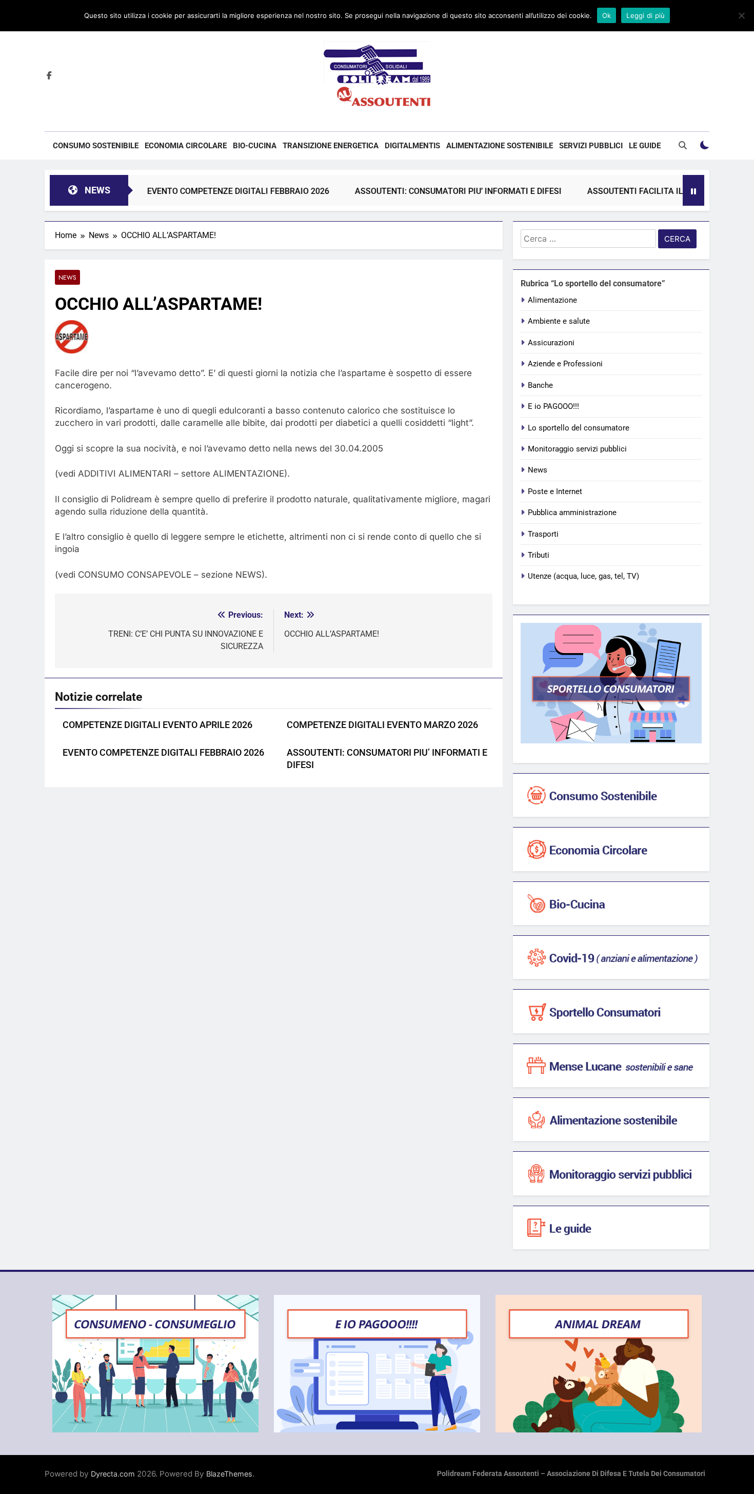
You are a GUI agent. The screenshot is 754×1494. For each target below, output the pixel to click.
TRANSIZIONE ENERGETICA (331, 145)
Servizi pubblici (591, 145)
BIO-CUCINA (254, 145)
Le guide (645, 145)
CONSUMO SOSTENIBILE (95, 145)
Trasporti (543, 534)
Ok (606, 15)
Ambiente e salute (559, 321)
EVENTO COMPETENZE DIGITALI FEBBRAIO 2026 (205, 191)
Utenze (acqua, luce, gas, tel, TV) (583, 576)
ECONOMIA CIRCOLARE (186, 145)
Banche (540, 385)
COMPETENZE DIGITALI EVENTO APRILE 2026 (157, 725)
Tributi (538, 555)
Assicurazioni (551, 342)
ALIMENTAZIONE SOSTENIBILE (499, 145)
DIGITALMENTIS (412, 145)
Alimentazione (552, 300)
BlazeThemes (229, 1473)
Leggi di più (645, 15)
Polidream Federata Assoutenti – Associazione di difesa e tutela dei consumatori (571, 1473)
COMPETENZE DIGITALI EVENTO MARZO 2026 (382, 725)
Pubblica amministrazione (572, 512)
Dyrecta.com (113, 1473)
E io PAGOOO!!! (553, 406)
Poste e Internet (555, 491)
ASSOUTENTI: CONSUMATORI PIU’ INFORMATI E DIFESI (425, 191)
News (67, 277)
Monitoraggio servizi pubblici (577, 449)
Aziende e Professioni (565, 363)
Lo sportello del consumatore (578, 428)
